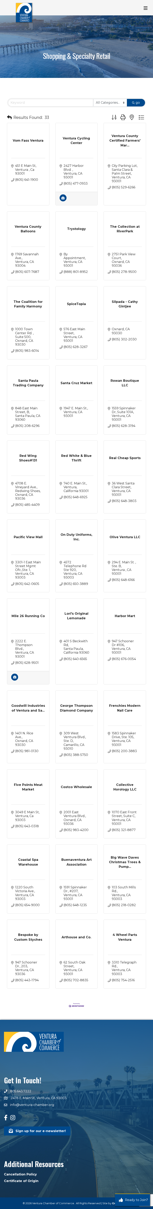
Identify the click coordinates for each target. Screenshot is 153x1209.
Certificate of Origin (21, 1181)
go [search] (138, 102)
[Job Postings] (63, 200)
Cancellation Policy (20, 1174)
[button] (9, 117)
